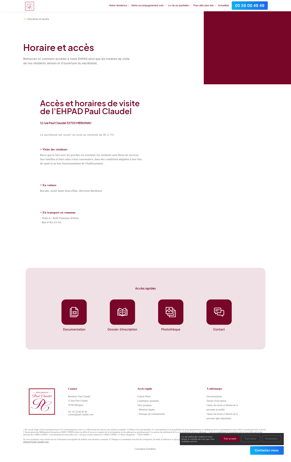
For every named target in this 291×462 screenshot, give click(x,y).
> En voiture (48, 185)
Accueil (24, 19)
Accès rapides (145, 288)
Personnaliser (271, 438)
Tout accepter (230, 438)
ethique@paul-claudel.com (36, 442)
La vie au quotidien (178, 5)
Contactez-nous (267, 450)
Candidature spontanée (148, 401)
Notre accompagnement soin (148, 5)
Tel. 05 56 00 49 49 (77, 412)
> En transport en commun (57, 212)
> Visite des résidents (53, 149)
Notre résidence (118, 5)
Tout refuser (250, 438)
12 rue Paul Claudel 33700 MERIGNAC (66, 123)
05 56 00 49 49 (249, 5)
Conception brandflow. (145, 449)
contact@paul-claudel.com (80, 414)
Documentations (214, 396)
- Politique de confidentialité (151, 414)
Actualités (223, 5)
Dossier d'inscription (216, 401)
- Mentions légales (146, 409)
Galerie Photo (144, 396)
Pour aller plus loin (203, 5)
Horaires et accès (38, 19)
